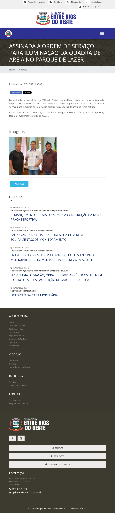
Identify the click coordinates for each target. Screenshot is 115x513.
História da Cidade (17, 325)
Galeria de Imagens (17, 385)
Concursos (13, 360)
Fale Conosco (14, 400)
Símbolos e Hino (16, 329)
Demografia (14, 332)
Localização (58, 456)
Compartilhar (16, 93)
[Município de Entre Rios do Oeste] (57, 18)
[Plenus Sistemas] (86, 508)
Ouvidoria (13, 364)
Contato (58, 448)
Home (12, 69)
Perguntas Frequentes (18, 403)
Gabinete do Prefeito (18, 339)
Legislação (13, 342)
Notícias (23, 69)
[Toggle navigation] (102, 33)
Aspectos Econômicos (18, 335)
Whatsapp (42, 93)
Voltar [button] (20, 184)
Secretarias (14, 345)
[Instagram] (21, 438)
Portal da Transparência (19, 367)
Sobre (11, 322)
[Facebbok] (12, 438)
